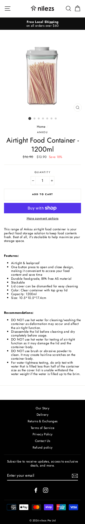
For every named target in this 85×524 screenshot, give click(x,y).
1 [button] (29, 118)
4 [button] (43, 119)
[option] (42, 24)
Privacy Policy (43, 434)
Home (41, 126)
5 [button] (47, 119)
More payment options (43, 218)
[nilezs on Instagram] (45, 490)
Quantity (42, 172)
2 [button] (35, 119)
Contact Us (42, 440)
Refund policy (42, 447)
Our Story (42, 408)
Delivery (42, 414)
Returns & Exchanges (42, 421)
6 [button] (52, 119)
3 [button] (39, 119)
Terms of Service (42, 427)
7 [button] (56, 119)
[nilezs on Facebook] (35, 490)
